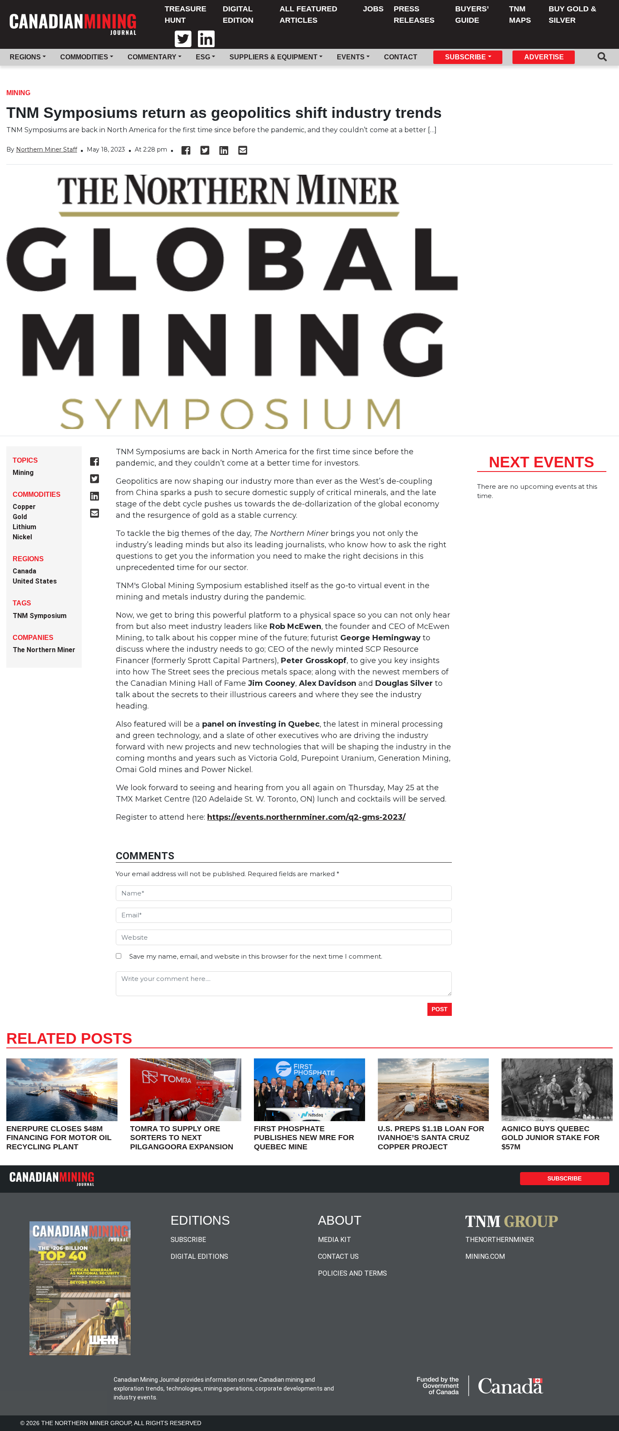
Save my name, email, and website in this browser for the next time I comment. (255, 956)
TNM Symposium (40, 616)
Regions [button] (25, 57)
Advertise (544, 57)
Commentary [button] (152, 57)
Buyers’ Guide (471, 14)
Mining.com (485, 1256)
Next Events (541, 462)
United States (35, 581)
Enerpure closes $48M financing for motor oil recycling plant (59, 1138)
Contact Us (338, 1256)
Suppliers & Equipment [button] (273, 57)
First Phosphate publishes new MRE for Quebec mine (304, 1138)
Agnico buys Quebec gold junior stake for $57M (551, 1138)
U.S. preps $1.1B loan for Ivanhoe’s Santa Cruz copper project (431, 1138)
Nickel (22, 537)
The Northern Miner (44, 650)
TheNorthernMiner (499, 1240)
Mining (18, 92)
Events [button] (351, 57)
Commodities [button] (84, 57)
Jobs (373, 9)
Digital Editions (199, 1256)
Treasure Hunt (185, 14)
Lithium (24, 527)
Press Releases (414, 14)
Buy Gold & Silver (572, 14)
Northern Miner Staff (46, 149)
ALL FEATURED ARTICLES (308, 14)
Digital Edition (238, 14)
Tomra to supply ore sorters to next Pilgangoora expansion (181, 1138)
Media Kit (334, 1240)
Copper (24, 507)
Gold (20, 517)
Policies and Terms (352, 1273)
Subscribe (564, 1178)
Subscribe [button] (465, 57)
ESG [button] (203, 57)
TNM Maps (520, 14)
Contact (400, 57)
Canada (24, 571)
